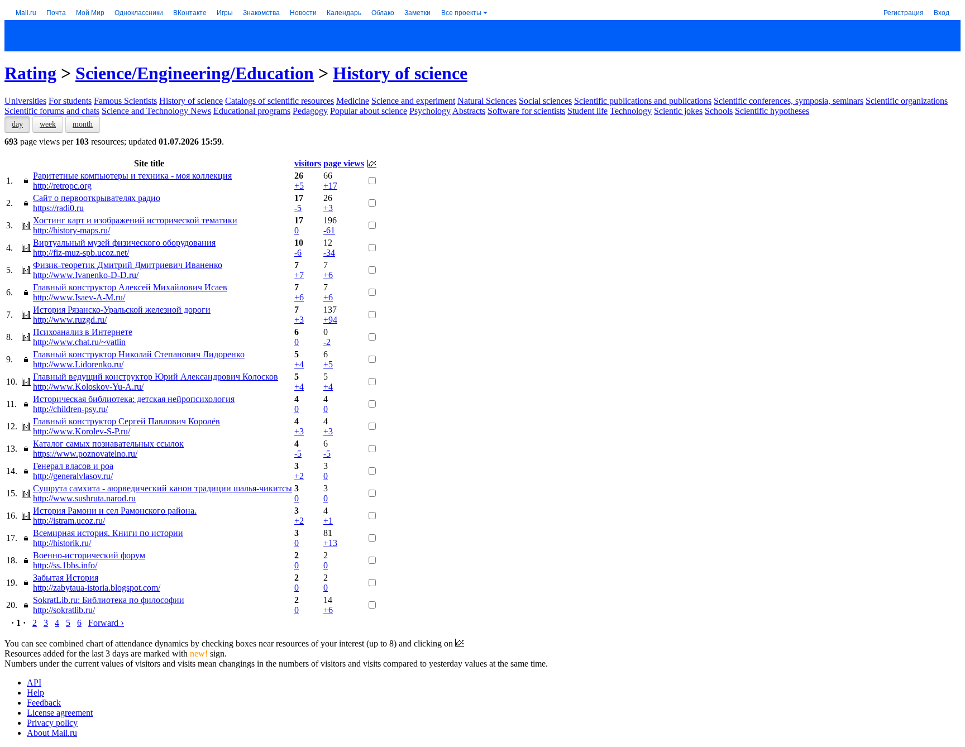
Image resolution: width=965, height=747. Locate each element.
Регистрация (903, 12)
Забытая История (65, 577)
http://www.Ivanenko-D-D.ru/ (85, 275)
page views (343, 163)
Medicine (352, 101)
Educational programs (251, 111)
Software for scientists (526, 111)
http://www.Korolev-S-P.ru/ (81, 431)
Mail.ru (26, 12)
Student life (587, 111)
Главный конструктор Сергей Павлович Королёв (126, 421)
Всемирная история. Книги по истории (108, 533)
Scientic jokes (678, 111)
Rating (30, 73)
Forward (106, 623)
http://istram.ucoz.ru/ (69, 520)
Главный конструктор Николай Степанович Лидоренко (139, 354)
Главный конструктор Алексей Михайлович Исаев (130, 287)
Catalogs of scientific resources (279, 101)
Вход (941, 12)
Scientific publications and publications (642, 101)
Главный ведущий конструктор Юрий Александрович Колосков (155, 376)
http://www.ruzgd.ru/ (70, 319)
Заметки (417, 12)
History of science (400, 73)
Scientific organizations (907, 101)
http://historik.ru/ (62, 543)
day (17, 124)
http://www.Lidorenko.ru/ (78, 364)
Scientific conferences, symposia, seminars (788, 101)
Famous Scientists (125, 101)
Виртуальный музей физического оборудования (124, 242)
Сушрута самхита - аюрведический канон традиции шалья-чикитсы (162, 488)
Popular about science (368, 111)
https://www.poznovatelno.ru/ (85, 453)
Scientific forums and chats (51, 111)
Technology (631, 111)
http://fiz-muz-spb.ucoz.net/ (81, 252)
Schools (719, 111)
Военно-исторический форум (89, 555)
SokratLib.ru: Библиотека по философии (108, 600)
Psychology (430, 111)
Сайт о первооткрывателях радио (96, 198)
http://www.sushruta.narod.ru (84, 498)
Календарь (344, 12)
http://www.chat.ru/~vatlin (79, 342)
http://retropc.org (62, 185)
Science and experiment (413, 101)
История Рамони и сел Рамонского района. (115, 510)
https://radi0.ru (58, 208)
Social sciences (545, 101)
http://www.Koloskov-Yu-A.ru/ (88, 386)
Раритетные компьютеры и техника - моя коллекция (132, 175)
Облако (382, 12)
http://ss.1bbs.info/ (65, 565)
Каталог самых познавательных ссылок (108, 443)
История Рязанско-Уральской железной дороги (122, 309)
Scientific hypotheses (772, 111)
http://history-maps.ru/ (71, 230)
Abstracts (468, 111)
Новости (303, 12)
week (48, 124)
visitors (307, 163)
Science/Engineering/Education (194, 73)
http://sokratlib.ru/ (64, 610)
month (83, 124)
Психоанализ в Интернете (82, 332)
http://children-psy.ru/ (70, 409)
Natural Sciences (487, 101)
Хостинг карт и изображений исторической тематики (135, 220)
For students (70, 101)
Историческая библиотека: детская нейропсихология (134, 399)
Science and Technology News (156, 111)
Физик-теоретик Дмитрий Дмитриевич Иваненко (127, 265)
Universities (25, 101)
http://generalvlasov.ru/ (73, 476)
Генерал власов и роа (73, 466)
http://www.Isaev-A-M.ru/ (79, 297)
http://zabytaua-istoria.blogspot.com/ (96, 587)
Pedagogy (310, 111)
